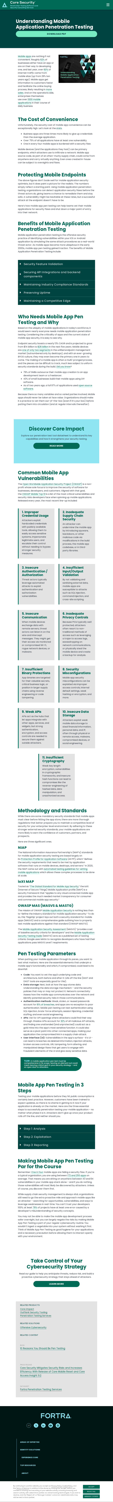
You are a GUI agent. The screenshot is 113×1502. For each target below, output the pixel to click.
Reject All (91, 1491)
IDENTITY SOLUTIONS (30, 1449)
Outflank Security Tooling (33, 1312)
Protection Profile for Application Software (44, 859)
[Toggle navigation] (108, 4)
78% (35, 1207)
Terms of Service (22, 1488)
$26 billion (43, 346)
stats (59, 128)
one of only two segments (36, 350)
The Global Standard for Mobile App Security (54, 886)
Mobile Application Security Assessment (44, 929)
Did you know (63, 366)
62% (42, 59)
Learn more (56, 1283)
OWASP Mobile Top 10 (33, 494)
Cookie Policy (67, 1486)
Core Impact (27, 1309)
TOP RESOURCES (28, 1465)
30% (63, 1021)
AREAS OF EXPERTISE (29, 1442)
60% (46, 69)
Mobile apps (25, 56)
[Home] (20, 4)
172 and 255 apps (76, 1175)
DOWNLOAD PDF (56, 34)
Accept (91, 1487)
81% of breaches (45, 1004)
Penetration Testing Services (35, 1315)
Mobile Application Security (57, 910)
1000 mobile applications (29, 101)
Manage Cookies (91, 1496)
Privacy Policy (56, 1486)
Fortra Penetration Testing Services (41, 1389)
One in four (37, 1172)
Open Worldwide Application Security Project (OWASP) (52, 484)
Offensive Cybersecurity (33, 1327)
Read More (56, 445)
